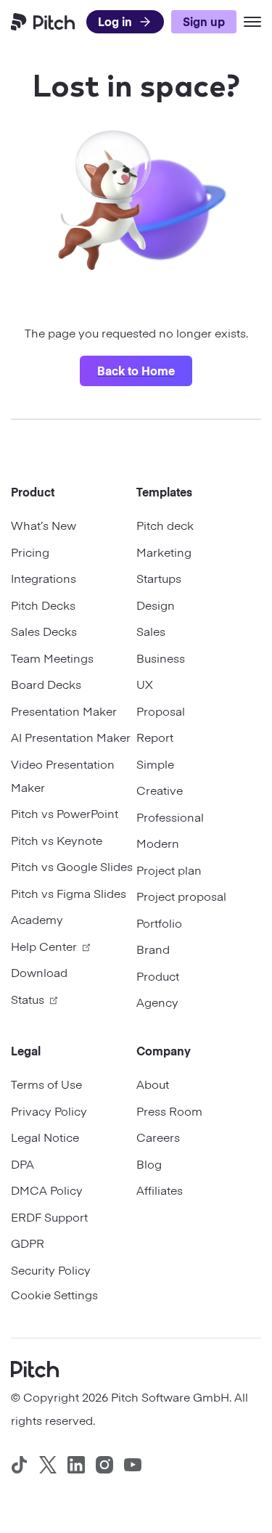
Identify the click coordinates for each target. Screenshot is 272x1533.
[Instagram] (104, 1464)
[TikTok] (19, 1464)
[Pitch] (35, 1367)
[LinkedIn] (76, 1464)
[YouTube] (132, 1464)
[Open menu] (252, 21)
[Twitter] (48, 1464)
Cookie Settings (54, 1294)
